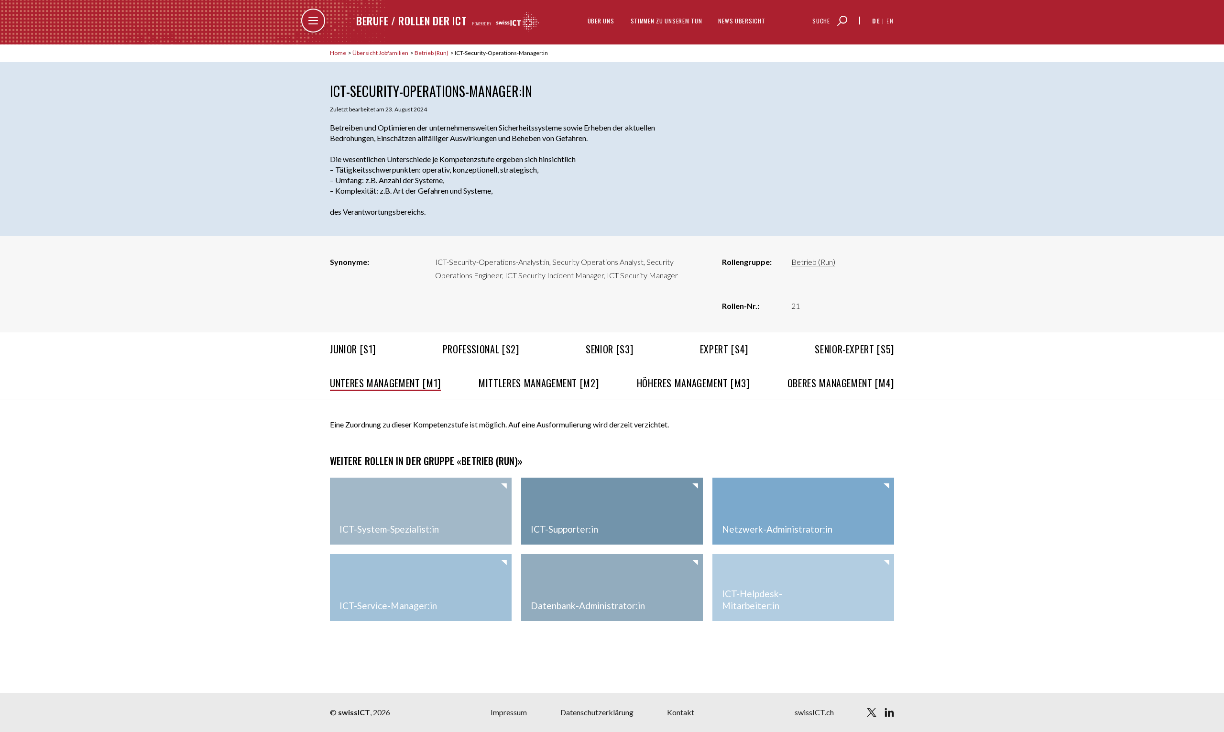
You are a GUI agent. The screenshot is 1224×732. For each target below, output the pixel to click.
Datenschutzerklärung (597, 712)
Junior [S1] (353, 349)
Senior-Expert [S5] (854, 349)
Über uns (601, 21)
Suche (821, 21)
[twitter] (871, 712)
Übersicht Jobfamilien (380, 52)
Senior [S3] (609, 349)
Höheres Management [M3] (693, 383)
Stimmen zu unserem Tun (666, 21)
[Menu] (313, 21)
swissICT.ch (814, 712)
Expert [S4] (724, 349)
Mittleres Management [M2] (539, 383)
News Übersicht (741, 21)
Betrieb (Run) (432, 52)
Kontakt (680, 712)
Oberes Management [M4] (840, 383)
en (890, 21)
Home (338, 52)
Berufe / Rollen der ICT (411, 20)
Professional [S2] (481, 349)
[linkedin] (889, 712)
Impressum (509, 712)
